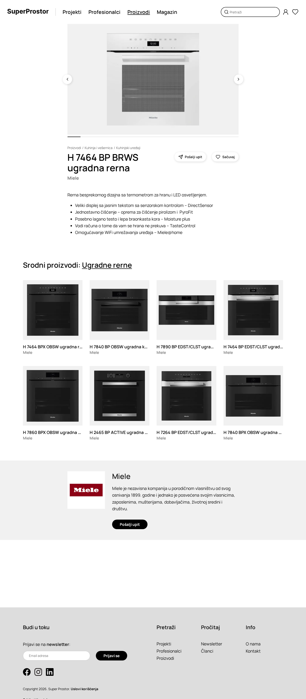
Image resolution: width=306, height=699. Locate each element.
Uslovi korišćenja (84, 689)
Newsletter (211, 644)
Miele (73, 178)
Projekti (72, 12)
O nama (253, 644)
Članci (207, 651)
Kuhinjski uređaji (128, 147)
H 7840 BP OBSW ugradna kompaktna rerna (133, 347)
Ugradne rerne (107, 265)
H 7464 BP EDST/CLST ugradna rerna (260, 347)
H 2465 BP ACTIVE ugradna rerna (123, 432)
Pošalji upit (130, 524)
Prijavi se (112, 655)
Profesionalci (104, 12)
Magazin (167, 12)
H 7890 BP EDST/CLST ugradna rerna (193, 347)
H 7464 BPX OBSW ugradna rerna (56, 347)
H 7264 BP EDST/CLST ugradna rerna (193, 432)
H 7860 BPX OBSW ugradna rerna (56, 432)
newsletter (58, 644)
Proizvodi (138, 12)
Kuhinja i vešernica (99, 147)
